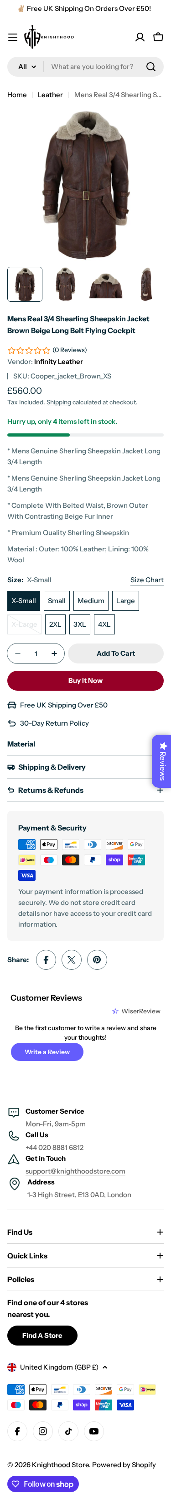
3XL (79, 624)
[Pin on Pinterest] (97, 960)
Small (57, 600)
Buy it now (85, 680)
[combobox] (85, 67)
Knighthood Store (60, 1464)
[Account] (140, 37)
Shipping (59, 402)
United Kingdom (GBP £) (59, 1367)
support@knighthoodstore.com (75, 1171)
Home (17, 94)
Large (125, 600)
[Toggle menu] (12, 37)
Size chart (147, 579)
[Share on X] (72, 960)
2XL (55, 624)
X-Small (23, 600)
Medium (91, 600)
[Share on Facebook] (46, 960)
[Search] (150, 66)
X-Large (26, 627)
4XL (104, 624)
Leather (50, 94)
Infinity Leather (58, 361)
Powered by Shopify (124, 1464)
